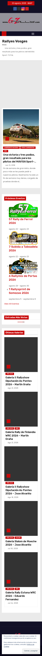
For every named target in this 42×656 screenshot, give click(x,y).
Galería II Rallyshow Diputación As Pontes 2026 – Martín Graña (18, 381)
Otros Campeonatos (27, 147)
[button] (37, 33)
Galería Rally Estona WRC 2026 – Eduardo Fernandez (20, 596)
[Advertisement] (21, 82)
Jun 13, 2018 (10, 165)
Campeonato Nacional (11, 147)
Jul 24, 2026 (13, 603)
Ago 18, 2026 (13, 497)
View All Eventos (11, 303)
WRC (5, 151)
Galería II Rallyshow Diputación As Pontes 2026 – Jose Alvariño (18, 490)
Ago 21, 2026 (13, 388)
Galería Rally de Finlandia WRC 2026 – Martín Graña (20, 436)
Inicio (4, 44)
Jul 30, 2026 (13, 548)
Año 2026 (10, 374)
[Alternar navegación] (32, 33)
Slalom (18, 538)
